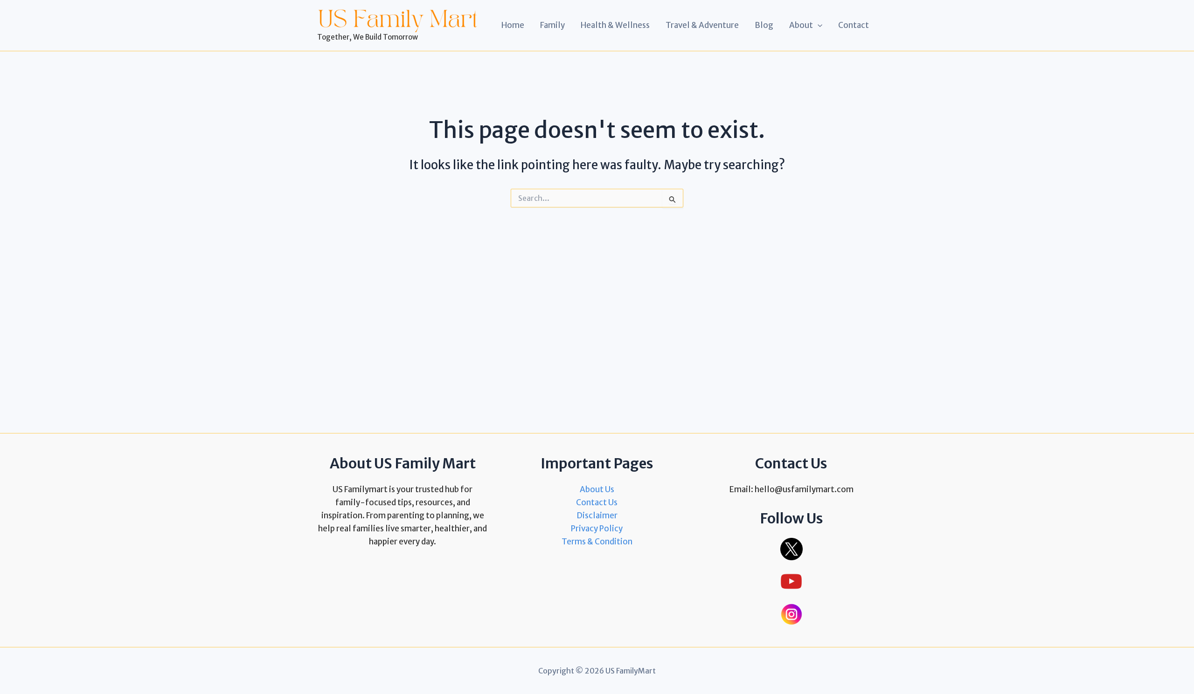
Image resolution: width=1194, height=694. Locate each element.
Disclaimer (597, 515)
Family (552, 25)
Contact (853, 25)
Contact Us (597, 502)
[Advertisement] (597, 304)
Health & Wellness (615, 25)
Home (512, 25)
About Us (597, 489)
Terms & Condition (597, 541)
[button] (817, 25)
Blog (764, 25)
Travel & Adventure (702, 25)
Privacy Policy (597, 528)
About (801, 25)
